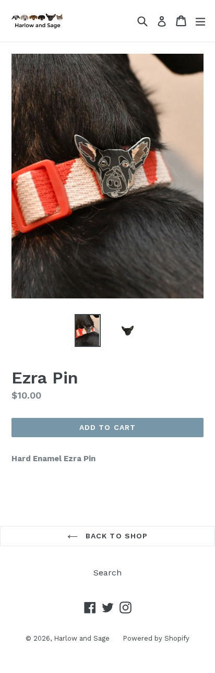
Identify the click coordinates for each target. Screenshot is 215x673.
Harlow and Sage (82, 638)
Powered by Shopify (156, 638)
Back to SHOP (115, 536)
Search (107, 573)
